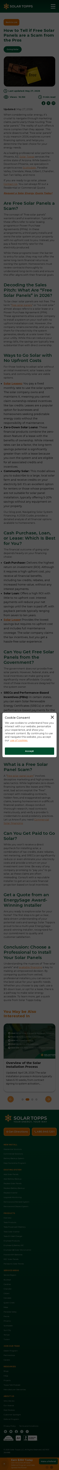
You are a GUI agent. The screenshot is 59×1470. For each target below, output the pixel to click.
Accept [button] (29, 751)
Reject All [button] (53, 717)
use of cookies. (19, 740)
